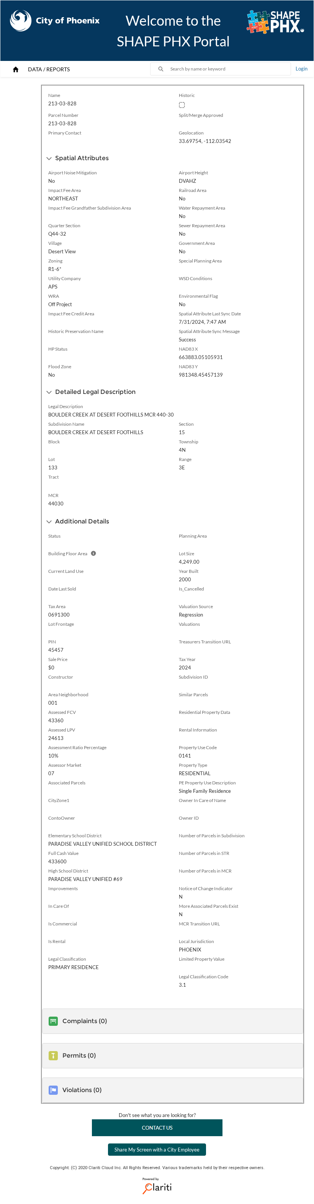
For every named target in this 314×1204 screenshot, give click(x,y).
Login (301, 69)
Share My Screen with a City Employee (157, 1150)
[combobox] (230, 69)
